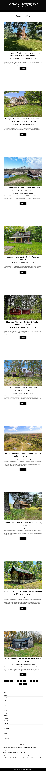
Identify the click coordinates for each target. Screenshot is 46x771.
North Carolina (7, 725)
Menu (42, 10)
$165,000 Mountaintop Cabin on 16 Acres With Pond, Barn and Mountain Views (18, 750)
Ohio (5, 700)
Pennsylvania (6, 728)
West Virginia (6, 697)
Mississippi (6, 718)
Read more (23, 68)
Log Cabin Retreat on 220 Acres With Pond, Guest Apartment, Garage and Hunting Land (19, 755)
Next (25, 683)
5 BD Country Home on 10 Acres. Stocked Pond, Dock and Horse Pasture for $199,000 (19, 747)
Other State (6, 738)
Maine (5, 710)
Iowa (5, 705)
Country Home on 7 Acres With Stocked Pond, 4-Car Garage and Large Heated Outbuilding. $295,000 (22, 757)
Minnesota (6, 715)
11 (20, 683)
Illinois (5, 735)
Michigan (6, 713)
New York (6, 723)
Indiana (5, 702)
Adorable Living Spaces (23, 4)
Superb (30, 769)
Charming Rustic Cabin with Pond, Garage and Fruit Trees (14, 752)
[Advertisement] (23, 81)
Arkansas (6, 690)
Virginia (5, 733)
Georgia (5, 695)
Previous (6, 680)
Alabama (5, 692)
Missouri (6, 720)
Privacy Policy (7, 741)
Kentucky (6, 707)
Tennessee (6, 730)
